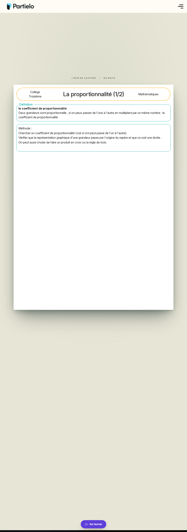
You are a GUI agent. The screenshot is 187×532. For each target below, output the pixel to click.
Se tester (95, 524)
